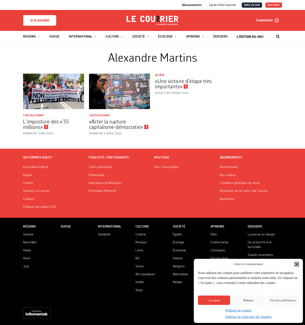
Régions (29, 226)
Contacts (28, 199)
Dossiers (255, 226)
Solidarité (104, 234)
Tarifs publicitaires (100, 167)
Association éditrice (35, 167)
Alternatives (180, 274)
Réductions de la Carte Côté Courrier (244, 191)
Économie (179, 250)
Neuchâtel (30, 242)
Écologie (178, 242)
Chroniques (217, 250)
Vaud (26, 258)
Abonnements (229, 167)
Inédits (139, 282)
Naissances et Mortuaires (105, 183)
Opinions (217, 226)
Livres (139, 250)
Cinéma (140, 234)
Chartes (28, 183)
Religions (179, 266)
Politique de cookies (238, 310)
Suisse (66, 226)
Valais (27, 250)
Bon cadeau (228, 175)
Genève (28, 234)
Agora (159, 75)
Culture (142, 226)
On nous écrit (219, 258)
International (109, 226)
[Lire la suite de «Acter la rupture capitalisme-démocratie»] (119, 91)
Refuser (248, 300)
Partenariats (97, 175)
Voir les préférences (282, 300)
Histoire (178, 258)
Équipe (27, 175)
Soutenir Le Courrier (36, 191)
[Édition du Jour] (250, 34)
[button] (297, 264)
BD (137, 258)
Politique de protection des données (248, 317)
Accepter (214, 300)
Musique (140, 242)
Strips (139, 290)
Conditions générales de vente (240, 183)
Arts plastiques (145, 274)
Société (179, 226)
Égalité (177, 234)
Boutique (161, 157)
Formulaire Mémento (102, 191)
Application (227, 199)
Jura (26, 266)
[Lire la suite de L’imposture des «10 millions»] (53, 91)
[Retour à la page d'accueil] (152, 21)
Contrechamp (33, 115)
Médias (177, 282)
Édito (213, 234)
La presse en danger (261, 234)
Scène (139, 266)
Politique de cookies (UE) (39, 207)
